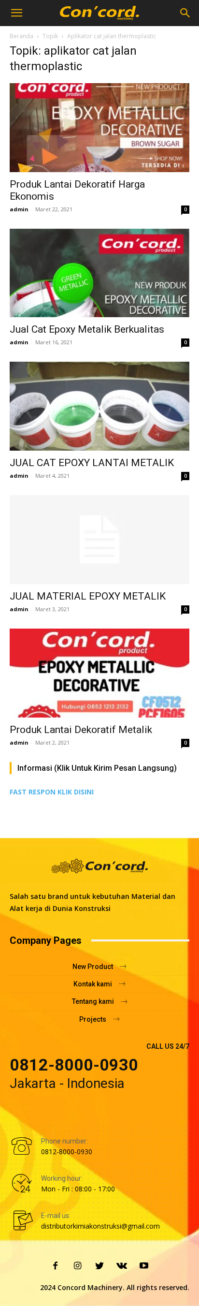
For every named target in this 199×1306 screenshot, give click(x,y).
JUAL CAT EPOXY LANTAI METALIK (92, 463)
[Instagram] (77, 1266)
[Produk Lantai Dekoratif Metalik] (99, 673)
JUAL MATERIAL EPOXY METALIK (88, 596)
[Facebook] (55, 1266)
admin (19, 209)
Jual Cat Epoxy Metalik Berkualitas (87, 329)
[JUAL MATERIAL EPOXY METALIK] (99, 539)
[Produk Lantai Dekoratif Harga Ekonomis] (99, 127)
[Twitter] (99, 1266)
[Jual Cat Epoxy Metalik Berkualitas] (99, 273)
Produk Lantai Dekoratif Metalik (81, 729)
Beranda (21, 36)
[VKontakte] (121, 1266)
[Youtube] (144, 1266)
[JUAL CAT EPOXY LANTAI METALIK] (99, 406)
